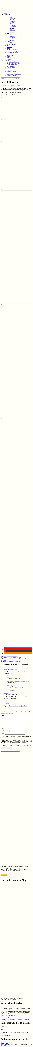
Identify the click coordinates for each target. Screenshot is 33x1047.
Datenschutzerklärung (14, 745)
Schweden (12, 32)
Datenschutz (11, 1017)
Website (2, 733)
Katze (10, 657)
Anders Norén (6, 1045)
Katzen (14, 657)
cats (1, 657)
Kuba (11, 43)
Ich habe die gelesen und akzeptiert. (17, 745)
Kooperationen (7, 72)
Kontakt (4, 1019)
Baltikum (12, 22)
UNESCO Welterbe (11, 44)
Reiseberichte (7, 14)
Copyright (26, 1019)
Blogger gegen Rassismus (13, 62)
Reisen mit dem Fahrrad (12, 52)
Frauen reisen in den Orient (16, 34)
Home (5, 13)
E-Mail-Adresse (5, 731)
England (12, 28)
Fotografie (9, 56)
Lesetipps (9, 59)
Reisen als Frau (10, 53)
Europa (8, 15)
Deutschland (13, 18)
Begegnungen (10, 66)
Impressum (3, 1017)
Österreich (12, 19)
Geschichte (9, 47)
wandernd (6, 3)
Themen (6, 45)
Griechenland (13, 26)
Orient (8, 33)
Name (2, 728)
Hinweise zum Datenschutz (15, 1032)
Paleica (5, 668)
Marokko (12, 38)
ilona (19, 85)
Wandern (9, 48)
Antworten (6, 675)
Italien (11, 17)
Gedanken (6, 60)
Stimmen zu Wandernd (12, 71)
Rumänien (12, 30)
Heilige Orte (10, 55)
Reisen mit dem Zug (12, 51)
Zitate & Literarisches (12, 67)
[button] (5, 647)
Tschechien (12, 24)
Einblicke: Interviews (12, 64)
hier (24, 742)
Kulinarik (9, 57)
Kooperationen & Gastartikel (15, 1019)
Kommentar (4, 715)
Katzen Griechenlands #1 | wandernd (18, 706)
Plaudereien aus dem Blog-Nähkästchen (11, 661)
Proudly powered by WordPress (8, 1044)
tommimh (6, 693)
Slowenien (12, 25)
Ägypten (12, 40)
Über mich (6, 68)
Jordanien (12, 36)
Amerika (9, 41)
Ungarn (12, 29)
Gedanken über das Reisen (13, 63)
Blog (2, 656)
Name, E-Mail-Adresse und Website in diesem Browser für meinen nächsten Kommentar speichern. (16, 737)
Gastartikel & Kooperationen (14, 74)
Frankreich (12, 21)
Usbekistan (12, 37)
